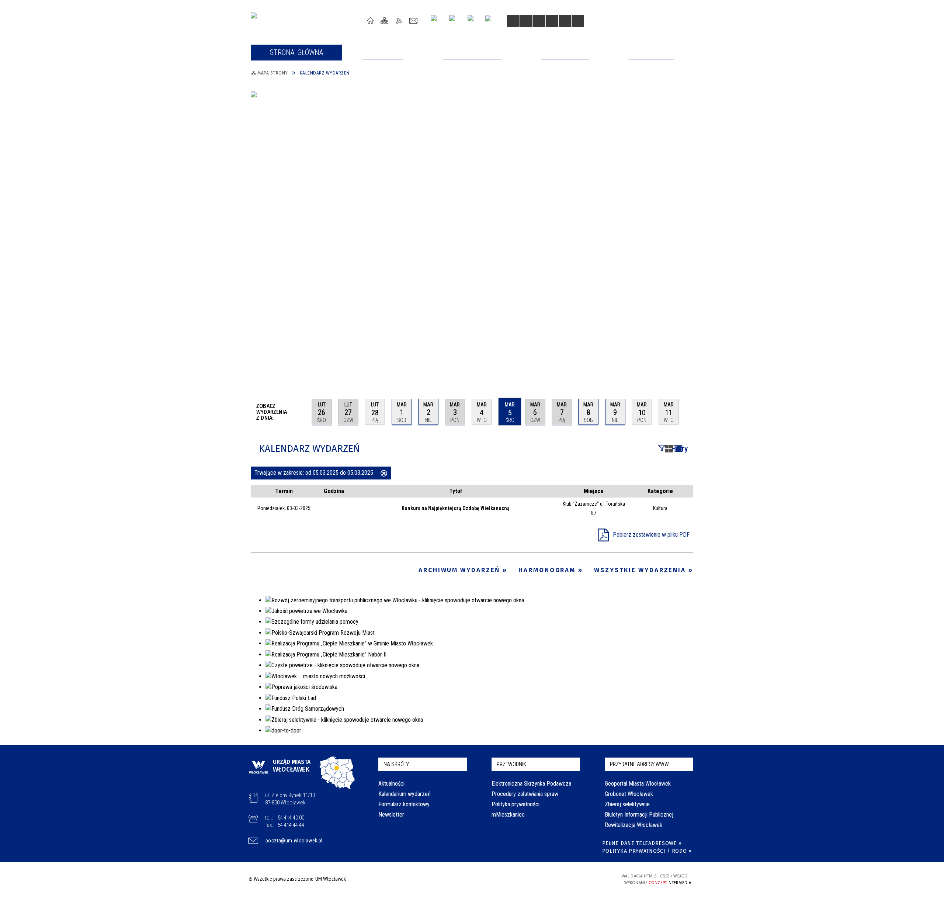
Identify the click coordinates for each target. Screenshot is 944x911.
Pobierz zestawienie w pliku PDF (651, 534)
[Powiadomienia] (578, 21)
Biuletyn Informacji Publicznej (639, 814)
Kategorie (660, 491)
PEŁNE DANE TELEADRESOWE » (642, 843)
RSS (399, 20)
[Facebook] (473, 21)
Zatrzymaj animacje (513, 21)
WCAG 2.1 (587, 878)
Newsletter (391, 814)
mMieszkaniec (508, 814)
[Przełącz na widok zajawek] (669, 449)
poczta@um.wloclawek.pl (294, 841)
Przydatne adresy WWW (639, 764)
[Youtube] (455, 21)
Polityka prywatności (515, 804)
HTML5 (552, 879)
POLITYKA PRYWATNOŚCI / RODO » (647, 851)
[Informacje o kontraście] (565, 21)
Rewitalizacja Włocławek (633, 824)
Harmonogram (547, 570)
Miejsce (594, 491)
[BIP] (490, 21)
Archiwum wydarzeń (459, 570)
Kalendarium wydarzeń (404, 793)
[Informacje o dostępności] (526, 21)
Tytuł (455, 491)
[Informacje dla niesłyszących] (552, 21)
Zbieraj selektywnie (627, 804)
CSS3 (563, 879)
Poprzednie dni (302, 412)
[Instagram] (436, 21)
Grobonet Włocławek (629, 793)
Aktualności (391, 783)
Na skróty (396, 764)
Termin (284, 491)
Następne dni (689, 411)
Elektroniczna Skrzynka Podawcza (531, 783)
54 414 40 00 (291, 817)
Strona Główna (370, 20)
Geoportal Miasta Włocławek (638, 783)
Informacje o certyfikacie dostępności (470, 880)
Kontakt (413, 20)
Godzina (334, 491)
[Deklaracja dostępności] (539, 21)
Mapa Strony (384, 20)
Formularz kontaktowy (404, 804)
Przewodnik (511, 764)
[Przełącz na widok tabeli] (678, 449)
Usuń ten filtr (384, 474)
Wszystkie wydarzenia (640, 570)
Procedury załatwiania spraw (525, 793)
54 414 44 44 (291, 825)
